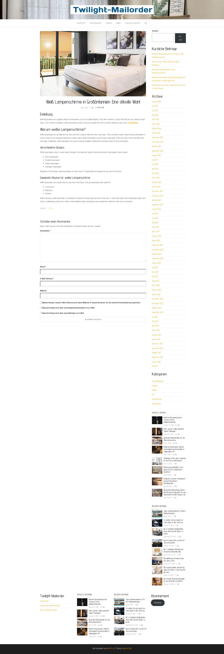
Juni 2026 (155, 110)
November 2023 (157, 249)
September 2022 (157, 312)
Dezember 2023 (157, 245)
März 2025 (156, 177)
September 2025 (157, 151)
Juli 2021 (155, 366)
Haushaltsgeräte (132, 23)
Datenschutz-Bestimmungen (50, 605)
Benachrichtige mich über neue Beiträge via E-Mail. (63, 313)
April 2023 (155, 281)
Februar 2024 (156, 236)
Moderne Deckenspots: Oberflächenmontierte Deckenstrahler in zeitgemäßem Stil (174, 449)
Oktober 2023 (156, 254)
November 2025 (157, 142)
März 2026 (156, 124)
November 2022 (157, 303)
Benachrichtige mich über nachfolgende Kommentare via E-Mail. (68, 308)
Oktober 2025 (156, 146)
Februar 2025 (156, 182)
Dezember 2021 (157, 343)
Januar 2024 (156, 240)
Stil (145, 23)
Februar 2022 (156, 334)
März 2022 (155, 330)
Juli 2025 (155, 160)
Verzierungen (96, 23)
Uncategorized (157, 399)
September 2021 (157, 357)
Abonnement (44, 601)
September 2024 (157, 204)
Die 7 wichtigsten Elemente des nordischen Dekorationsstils (174, 550)
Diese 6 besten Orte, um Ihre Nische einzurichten (174, 541)
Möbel (118, 23)
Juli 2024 (155, 213)
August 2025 (156, 155)
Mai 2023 (155, 276)
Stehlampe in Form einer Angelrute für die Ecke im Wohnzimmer (175, 459)
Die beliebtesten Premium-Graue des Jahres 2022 (174, 559)
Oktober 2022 (156, 308)
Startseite (81, 23)
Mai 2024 (155, 222)
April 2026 (155, 119)
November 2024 (157, 195)
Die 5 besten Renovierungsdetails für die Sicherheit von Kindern (174, 580)
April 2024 (155, 227)
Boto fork (101, 107)
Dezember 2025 (157, 137)
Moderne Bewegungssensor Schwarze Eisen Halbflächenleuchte (173, 419)
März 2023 (156, 285)
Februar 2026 (156, 128)
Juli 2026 (155, 106)
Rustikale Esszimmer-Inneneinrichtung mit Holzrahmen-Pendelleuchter (175, 481)
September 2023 (157, 258)
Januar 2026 (156, 133)
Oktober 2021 (156, 352)
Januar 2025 (156, 186)
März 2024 (156, 231)
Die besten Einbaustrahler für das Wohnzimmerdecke (174, 439)
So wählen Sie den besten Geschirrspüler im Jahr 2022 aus (174, 521)
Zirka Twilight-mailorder (48, 610)
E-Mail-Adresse (47, 278)
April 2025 (155, 173)
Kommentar (45, 230)
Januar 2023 (156, 294)
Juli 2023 (155, 267)
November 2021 (157, 348)
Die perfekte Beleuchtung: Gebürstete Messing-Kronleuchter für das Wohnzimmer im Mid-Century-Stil (175, 492)
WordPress (111, 648)
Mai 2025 (155, 169)
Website (43, 290)
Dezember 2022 (157, 299)
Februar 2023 (156, 290)
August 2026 (156, 101)
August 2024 (156, 209)
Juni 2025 (155, 164)
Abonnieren (158, 602)
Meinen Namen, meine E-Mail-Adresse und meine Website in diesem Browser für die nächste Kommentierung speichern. (91, 302)
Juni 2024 (155, 218)
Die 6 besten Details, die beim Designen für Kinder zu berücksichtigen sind (175, 569)
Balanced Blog (127, 648)
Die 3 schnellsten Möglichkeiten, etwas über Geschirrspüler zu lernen (174, 531)
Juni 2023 (155, 272)
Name (43, 266)
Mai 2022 (155, 321)
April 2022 (155, 326)
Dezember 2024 (157, 191)
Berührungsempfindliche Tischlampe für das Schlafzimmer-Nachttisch (174, 469)
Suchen (155, 31)
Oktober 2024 (156, 200)
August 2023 (156, 263)
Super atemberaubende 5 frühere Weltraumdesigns (135, 600)
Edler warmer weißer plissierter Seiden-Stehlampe (174, 430)
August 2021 (156, 361)
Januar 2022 (156, 339)
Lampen (108, 23)
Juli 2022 (155, 317)
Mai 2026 (155, 115)
